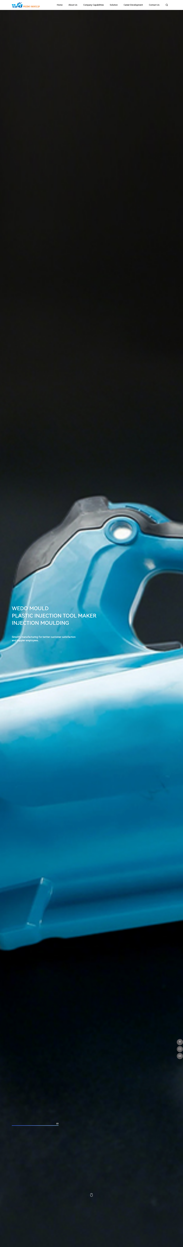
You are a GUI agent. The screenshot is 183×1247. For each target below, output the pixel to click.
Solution (114, 5)
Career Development (133, 5)
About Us (72, 5)
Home (59, 5)
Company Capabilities (93, 5)
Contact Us (154, 5)
